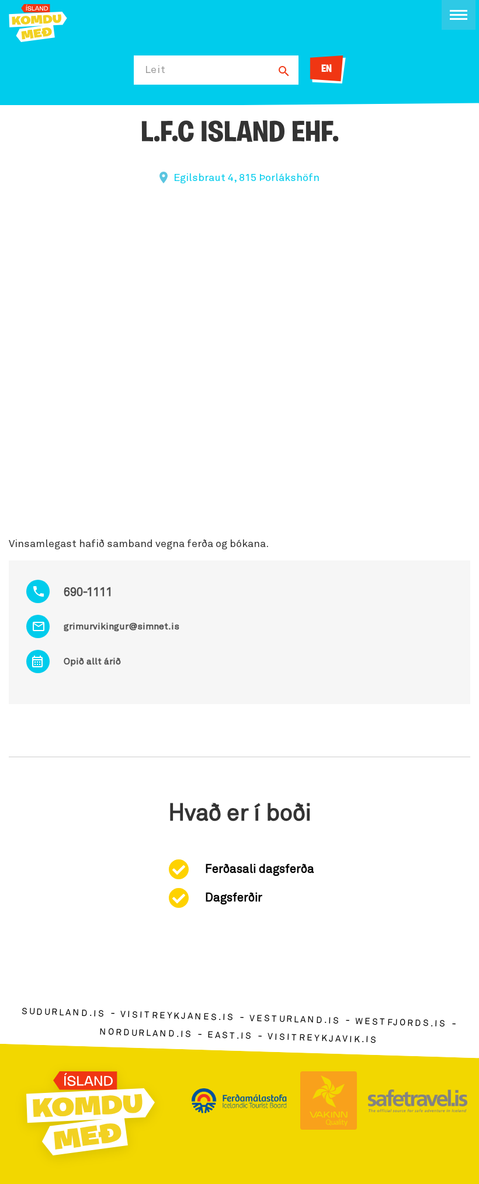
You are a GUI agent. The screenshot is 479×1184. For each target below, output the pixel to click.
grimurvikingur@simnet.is (121, 626)
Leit (155, 70)
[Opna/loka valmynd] (458, 15)
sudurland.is (64, 1012)
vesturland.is (295, 1020)
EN (326, 69)
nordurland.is (146, 1033)
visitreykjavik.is (323, 1038)
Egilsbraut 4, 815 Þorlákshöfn (246, 178)
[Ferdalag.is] (38, 22)
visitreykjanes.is (177, 1016)
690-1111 (88, 592)
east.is (230, 1035)
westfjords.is (401, 1023)
